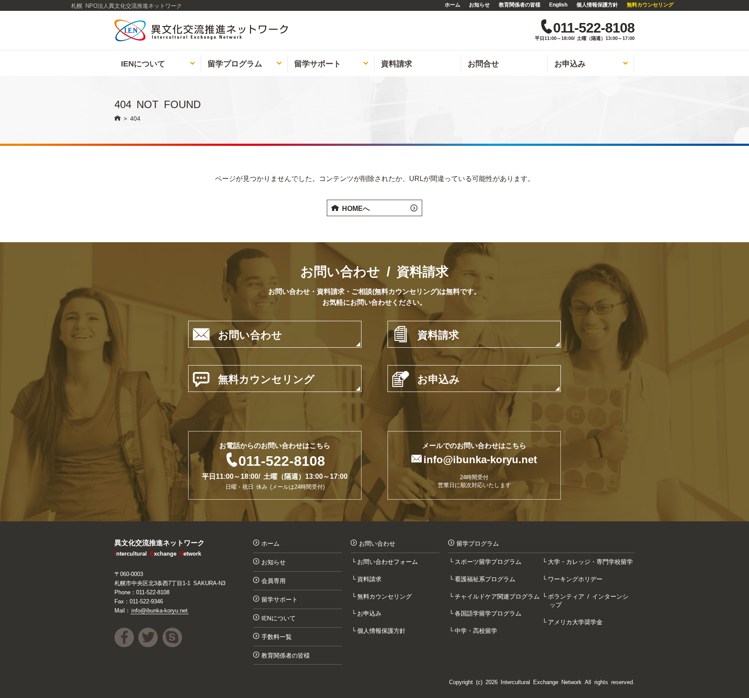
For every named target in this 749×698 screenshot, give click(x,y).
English (558, 4)
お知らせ (479, 4)
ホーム (452, 4)
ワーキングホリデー (576, 579)
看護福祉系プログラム (485, 579)
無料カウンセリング (650, 4)
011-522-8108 (281, 460)
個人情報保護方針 (597, 4)
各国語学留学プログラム (488, 613)
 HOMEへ (374, 207)
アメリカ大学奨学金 (576, 622)
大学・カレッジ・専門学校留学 (591, 561)
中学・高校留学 (476, 630)
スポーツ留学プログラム (488, 561)
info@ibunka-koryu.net (480, 458)
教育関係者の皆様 (520, 4)
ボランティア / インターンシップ (589, 600)
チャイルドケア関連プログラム (498, 596)
